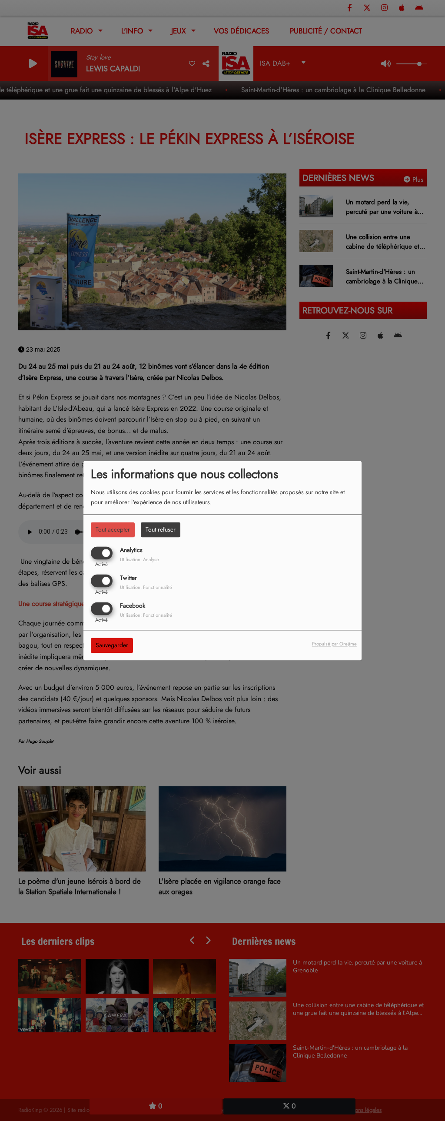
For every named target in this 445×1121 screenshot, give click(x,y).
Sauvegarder (112, 645)
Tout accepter (113, 529)
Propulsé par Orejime (334, 643)
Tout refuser (161, 529)
